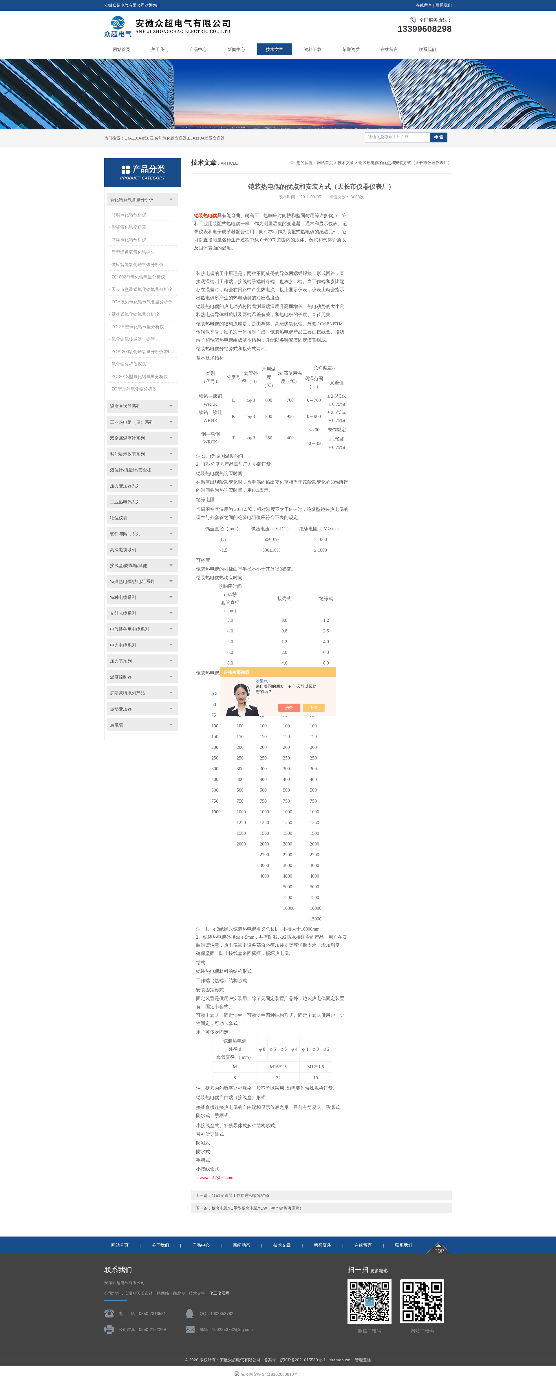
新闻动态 (241, 1245)
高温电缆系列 (123, 549)
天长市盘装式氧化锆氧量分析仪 (141, 289)
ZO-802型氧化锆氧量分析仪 (138, 276)
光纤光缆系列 (123, 613)
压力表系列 (121, 661)
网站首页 (121, 49)
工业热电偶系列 (125, 501)
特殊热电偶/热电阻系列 (132, 581)
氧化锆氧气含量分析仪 (131, 199)
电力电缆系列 (123, 645)
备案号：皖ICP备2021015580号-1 (295, 1360)
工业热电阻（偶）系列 (131, 422)
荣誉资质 (351, 49)
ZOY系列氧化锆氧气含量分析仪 (142, 301)
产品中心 (198, 49)
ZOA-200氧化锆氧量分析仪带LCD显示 (144, 351)
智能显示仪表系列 (127, 454)
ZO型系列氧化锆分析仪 (134, 388)
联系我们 (444, 5)
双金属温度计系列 (127, 438)
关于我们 (160, 49)
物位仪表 (118, 517)
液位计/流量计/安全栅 (130, 469)
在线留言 (424, 5)
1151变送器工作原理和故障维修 (240, 1195)
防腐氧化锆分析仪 (128, 214)
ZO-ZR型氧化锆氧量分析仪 (137, 326)
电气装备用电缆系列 (129, 629)
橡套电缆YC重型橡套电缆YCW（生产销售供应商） (257, 1208)
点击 (171, 199)
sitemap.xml (340, 1360)
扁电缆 (116, 724)
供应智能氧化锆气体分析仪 (137, 264)
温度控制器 (121, 676)
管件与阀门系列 (125, 533)
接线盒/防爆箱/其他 (128, 565)
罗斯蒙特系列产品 (127, 692)
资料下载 (312, 49)
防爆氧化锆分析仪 (128, 239)
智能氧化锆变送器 (128, 227)
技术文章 (274, 49)
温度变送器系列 (125, 406)
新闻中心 (236, 49)
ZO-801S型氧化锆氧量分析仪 (139, 376)
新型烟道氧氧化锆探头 (133, 252)
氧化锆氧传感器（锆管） (135, 339)
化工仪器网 (219, 1293)
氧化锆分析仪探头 (128, 364)
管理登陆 (363, 1360)
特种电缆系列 (123, 597)
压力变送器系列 (125, 485)
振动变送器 (121, 708)
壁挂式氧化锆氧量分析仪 (135, 314)
